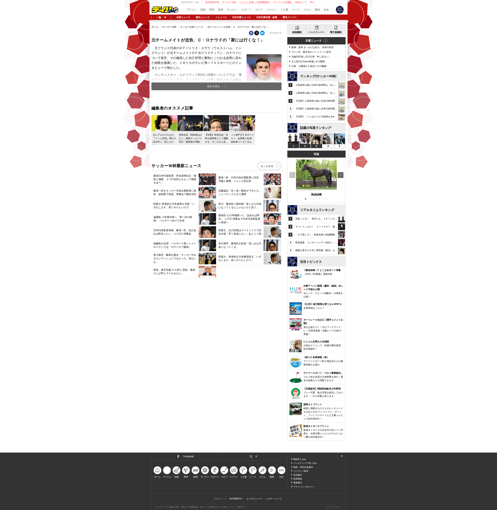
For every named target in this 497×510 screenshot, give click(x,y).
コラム (307, 9)
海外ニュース (203, 17)
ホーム (154, 27)
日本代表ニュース (241, 17)
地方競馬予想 (212, 2)
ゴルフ (259, 9)
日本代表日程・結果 (266, 17)
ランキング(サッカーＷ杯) (318, 76)
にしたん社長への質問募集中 (255, 2)
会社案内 (297, 475)
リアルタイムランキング (317, 210)
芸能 (202, 9)
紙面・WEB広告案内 (303, 467)
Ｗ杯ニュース (183, 17)
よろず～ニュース (274, 499)
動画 (317, 9)
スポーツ (246, 9)
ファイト (272, 9)
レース (296, 9)
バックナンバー (316, 32)
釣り (312, 2)
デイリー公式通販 (282, 2)
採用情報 (297, 479)
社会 (326, 9)
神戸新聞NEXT (235, 499)
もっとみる (267, 166)
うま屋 (284, 9)
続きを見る (213, 86)
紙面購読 (297, 32)
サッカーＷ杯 (229, 2)
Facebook (188, 456)
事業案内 (297, 482)
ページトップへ (341, 456)
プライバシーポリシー (304, 487)
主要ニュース (313, 40)
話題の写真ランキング (315, 127)
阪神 (220, 9)
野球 (211, 9)
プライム (191, 9)
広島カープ (301, 2)
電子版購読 (336, 32)
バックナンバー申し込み (305, 463)
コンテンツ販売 (300, 471)
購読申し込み (299, 459)
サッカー (232, 9)
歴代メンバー (290, 17)
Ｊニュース (221, 17)
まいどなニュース (254, 499)
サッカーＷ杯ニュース (191, 27)
